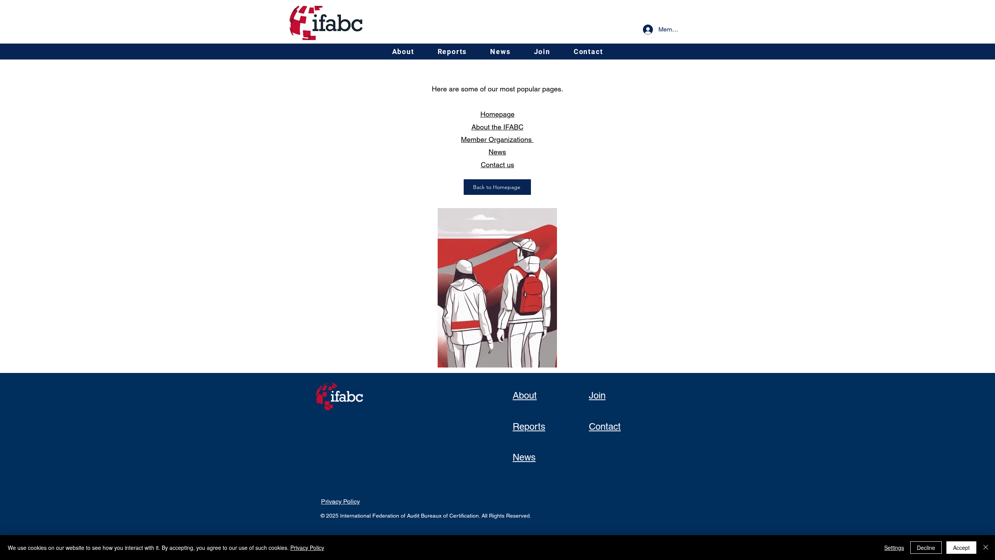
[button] (403, 52)
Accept (961, 547)
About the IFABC (497, 127)
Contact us (497, 165)
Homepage (497, 114)
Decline (926, 547)
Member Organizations (497, 139)
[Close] (985, 547)
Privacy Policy (307, 547)
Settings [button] (894, 547)
